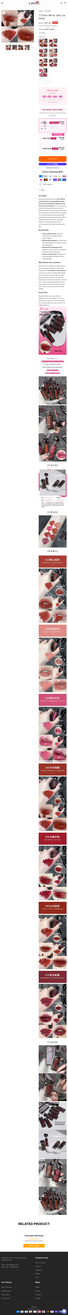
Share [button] (42, 190)
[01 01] (43, 52)
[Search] (61, 3)
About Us (38, 1266)
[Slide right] (32, 47)
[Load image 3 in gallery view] (20, 47)
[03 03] (43, 72)
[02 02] (53, 52)
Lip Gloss (38, 1294)
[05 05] (53, 43)
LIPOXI (37, 1287)
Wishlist (37, 1274)
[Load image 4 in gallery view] (26, 47)
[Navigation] (2, 3)
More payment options (52, 167)
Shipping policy (6, 1291)
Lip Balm (38, 1298)
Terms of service (6, 1287)
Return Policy (5, 1294)
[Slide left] (3, 47)
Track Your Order (40, 1263)
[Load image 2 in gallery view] (14, 47)
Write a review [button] (34, 1246)
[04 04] (43, 43)
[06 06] (43, 62)
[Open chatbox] (64, 1311)
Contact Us (38, 1270)
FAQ (36, 1277)
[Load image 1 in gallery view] (8, 47)
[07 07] (53, 62)
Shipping (41, 25)
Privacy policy (5, 1298)
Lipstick (37, 1291)
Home (41, 11)
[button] (65, 3)
